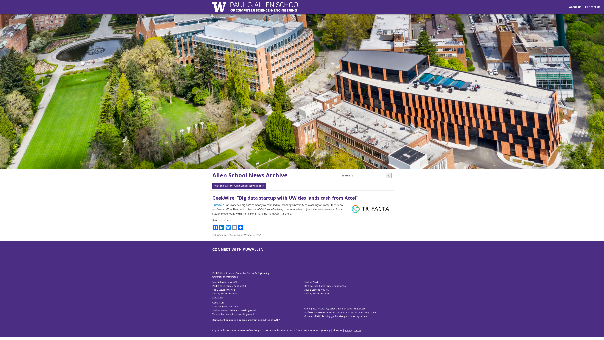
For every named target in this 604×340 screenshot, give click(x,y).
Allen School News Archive (250, 175)
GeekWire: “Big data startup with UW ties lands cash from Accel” (285, 198)
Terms (357, 330)
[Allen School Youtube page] (214, 264)
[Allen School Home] (257, 9)
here (228, 220)
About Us (575, 7)
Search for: (348, 175)
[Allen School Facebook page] (213, 264)
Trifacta (217, 205)
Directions (217, 297)
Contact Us (592, 7)
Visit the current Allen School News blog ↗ (239, 185)
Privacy (348, 330)
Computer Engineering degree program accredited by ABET (246, 319)
